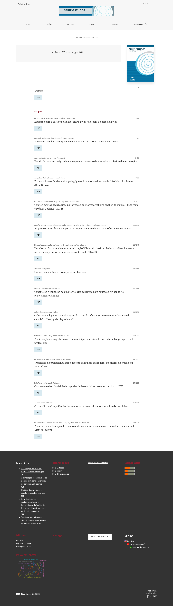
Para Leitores (58, 467)
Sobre (92, 24)
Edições (49, 24)
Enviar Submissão (140, 24)
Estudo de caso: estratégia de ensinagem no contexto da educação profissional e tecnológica (85, 161)
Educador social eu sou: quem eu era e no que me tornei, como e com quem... (77, 141)
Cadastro (146, 4)
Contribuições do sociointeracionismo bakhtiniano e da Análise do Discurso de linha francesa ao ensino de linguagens (33, 505)
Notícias (70, 24)
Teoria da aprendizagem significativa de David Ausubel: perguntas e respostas (34, 520)
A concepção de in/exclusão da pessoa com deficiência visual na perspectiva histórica (34, 480)
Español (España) (23, 543)
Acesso (153, 4)
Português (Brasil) (26, 4)
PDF (38, 97)
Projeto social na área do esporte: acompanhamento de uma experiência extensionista (82, 228)
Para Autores (57, 471)
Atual (28, 24)
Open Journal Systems (98, 462)
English (19, 540)
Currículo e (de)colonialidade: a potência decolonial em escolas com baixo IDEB (78, 386)
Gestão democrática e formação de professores (60, 272)
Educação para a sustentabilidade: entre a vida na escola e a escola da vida (75, 121)
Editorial (39, 91)
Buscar (115, 24)
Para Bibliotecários (60, 474)
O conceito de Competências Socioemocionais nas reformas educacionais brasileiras (81, 406)
